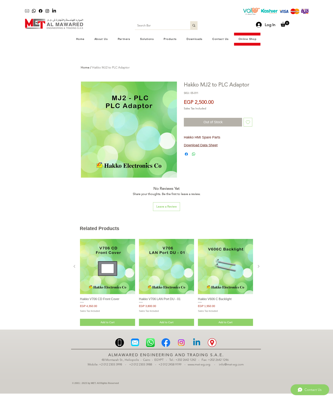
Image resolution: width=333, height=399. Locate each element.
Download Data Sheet (201, 145)
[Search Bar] (194, 25)
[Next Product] (258, 266)
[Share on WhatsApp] (193, 154)
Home (85, 67)
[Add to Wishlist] (248, 122)
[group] (166, 282)
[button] (285, 24)
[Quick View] (107, 266)
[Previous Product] (74, 266)
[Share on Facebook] (186, 154)
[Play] (141, 11)
